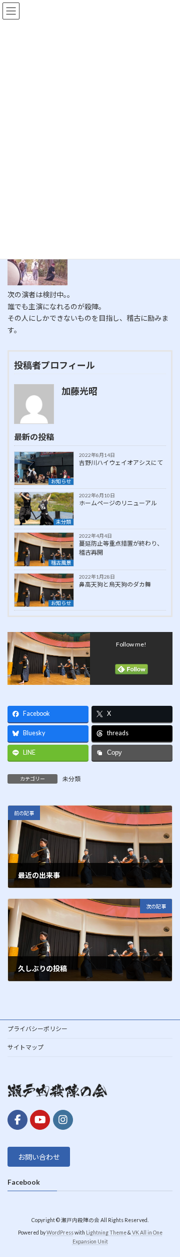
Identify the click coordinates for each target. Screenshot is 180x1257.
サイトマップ (26, 1047)
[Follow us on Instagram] (63, 1120)
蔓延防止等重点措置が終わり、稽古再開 (121, 548)
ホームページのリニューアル (118, 503)
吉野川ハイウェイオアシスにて (121, 462)
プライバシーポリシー (38, 1029)
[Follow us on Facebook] (18, 1120)
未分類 (63, 522)
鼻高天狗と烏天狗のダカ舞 (115, 584)
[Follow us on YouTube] (40, 1120)
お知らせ (61, 481)
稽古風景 (61, 563)
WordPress (60, 1233)
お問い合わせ (39, 1157)
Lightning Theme (106, 1233)
